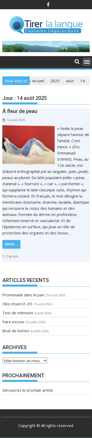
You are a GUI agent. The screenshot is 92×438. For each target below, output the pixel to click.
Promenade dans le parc (23, 294)
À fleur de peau (19, 111)
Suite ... (11, 244)
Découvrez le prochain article (27, 390)
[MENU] (87, 61)
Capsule (12, 256)
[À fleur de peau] (28, 128)
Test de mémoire (17, 312)
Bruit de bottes (15, 330)
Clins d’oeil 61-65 (17, 303)
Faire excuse (13, 321)
